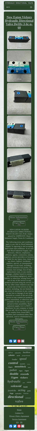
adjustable (18, 353)
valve (19, 401)
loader (14, 359)
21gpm (27, 370)
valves (10, 353)
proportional (26, 355)
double (14, 373)
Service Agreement (19, 419)
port (24, 382)
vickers (24, 377)
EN (17, 422)
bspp (11, 393)
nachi (18, 355)
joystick (22, 364)
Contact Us (19, 413)
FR (21, 422)
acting (21, 390)
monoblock (20, 366)
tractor (26, 393)
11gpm (14, 377)
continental (28, 398)
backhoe (26, 352)
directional (15, 397)
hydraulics (18, 393)
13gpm (10, 367)
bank (25, 387)
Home (19, 410)
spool (23, 358)
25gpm (21, 370)
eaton (29, 382)
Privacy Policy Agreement (19, 416)
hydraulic (14, 381)
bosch (29, 367)
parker (13, 369)
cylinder (11, 355)
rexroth (24, 374)
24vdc (28, 364)
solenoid (16, 386)
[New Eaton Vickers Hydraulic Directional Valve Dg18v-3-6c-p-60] (19, 40)
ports (29, 391)
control (13, 363)
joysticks (12, 390)
